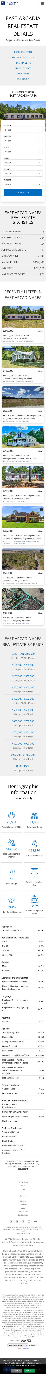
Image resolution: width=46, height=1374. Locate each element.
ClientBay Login (23, 1211)
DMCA (23, 1208)
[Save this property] (41, 309)
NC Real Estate (23, 1182)
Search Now (23, 192)
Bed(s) (6, 147)
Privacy (23, 1201)
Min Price (7, 125)
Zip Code (23, 1196)
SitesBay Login (23, 1215)
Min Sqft (7, 169)
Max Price (8, 136)
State (23, 1185)
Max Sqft (7, 180)
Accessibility (23, 1205)
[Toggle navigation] (42, 3)
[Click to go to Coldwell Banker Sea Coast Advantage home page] (9, 3)
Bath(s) (6, 158)
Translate (25, 1349)
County (23, 1189)
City (23, 1192)
